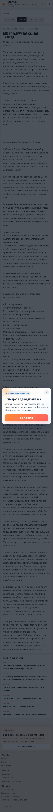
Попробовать (27, 417)
